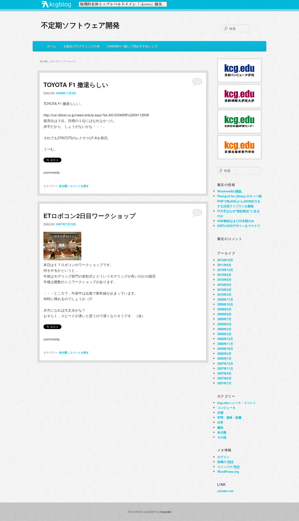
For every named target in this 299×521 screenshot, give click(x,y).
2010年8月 (224, 274)
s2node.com (225, 491)
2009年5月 (224, 324)
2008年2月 (224, 353)
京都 (220, 412)
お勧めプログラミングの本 (82, 46)
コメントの (228, 466)
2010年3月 (224, 294)
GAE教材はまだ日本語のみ (235, 221)
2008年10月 (225, 348)
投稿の (225, 461)
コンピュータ (226, 407)
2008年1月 (224, 358)
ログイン (223, 457)
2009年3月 (224, 334)
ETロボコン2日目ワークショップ (89, 215)
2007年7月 (224, 383)
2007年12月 (225, 363)
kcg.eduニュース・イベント (236, 402)
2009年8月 (224, 314)
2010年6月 (224, 279)
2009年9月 (224, 309)
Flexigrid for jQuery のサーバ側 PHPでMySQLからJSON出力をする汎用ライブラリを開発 (239, 201)
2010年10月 (225, 269)
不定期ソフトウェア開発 (80, 25)
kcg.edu (165, 512)
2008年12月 (225, 339)
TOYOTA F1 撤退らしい (75, 84)
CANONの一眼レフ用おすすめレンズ (132, 46)
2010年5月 (224, 284)
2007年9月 (224, 373)
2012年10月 (225, 260)
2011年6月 (224, 265)
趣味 (220, 427)
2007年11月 (225, 368)
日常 (220, 422)
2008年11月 (225, 343)
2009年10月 (225, 304)
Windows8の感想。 (230, 191)
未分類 (63, 186)
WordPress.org (228, 471)
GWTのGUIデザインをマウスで (238, 225)
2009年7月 (224, 319)
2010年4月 (224, 289)
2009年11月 (225, 299)
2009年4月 (224, 329)
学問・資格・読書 (229, 417)
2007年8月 (224, 378)
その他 (221, 437)
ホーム (51, 46)
